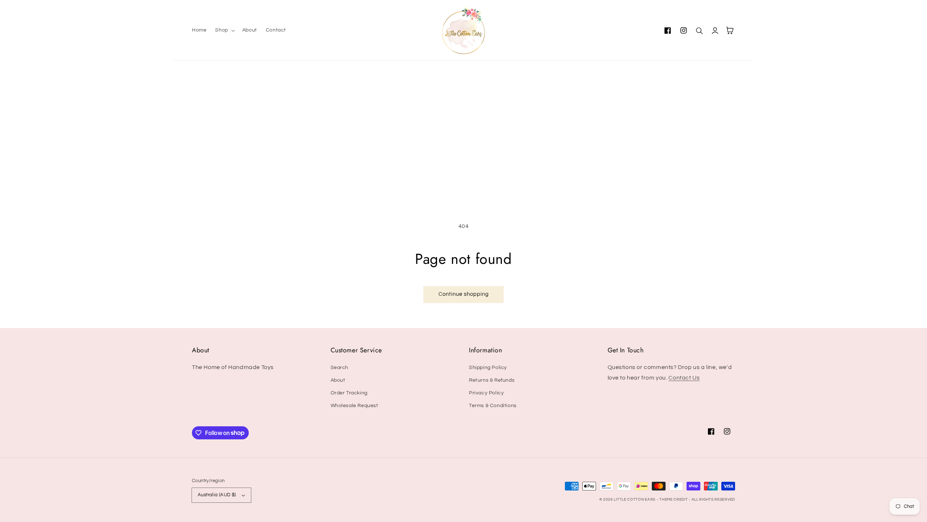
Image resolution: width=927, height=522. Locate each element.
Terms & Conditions (493, 405)
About (338, 380)
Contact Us (684, 378)
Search (340, 367)
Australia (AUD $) (217, 494)
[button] (224, 30)
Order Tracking (349, 392)
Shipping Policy (488, 367)
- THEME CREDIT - (674, 499)
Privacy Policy (486, 392)
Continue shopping (464, 294)
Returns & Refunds (492, 380)
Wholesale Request (354, 405)
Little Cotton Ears (634, 499)
